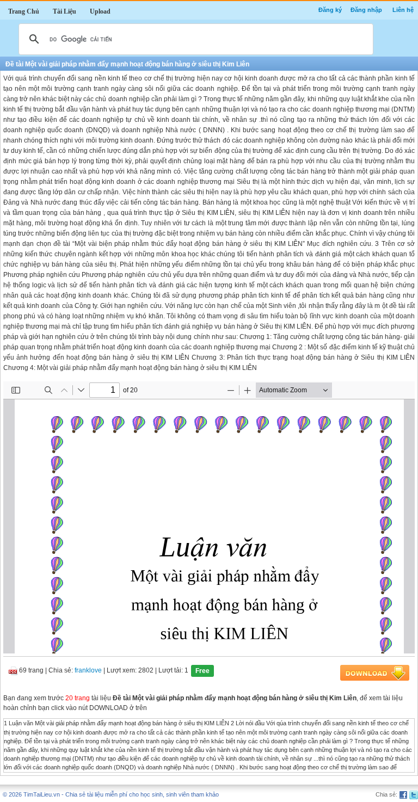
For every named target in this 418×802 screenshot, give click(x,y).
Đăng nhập (366, 10)
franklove (88, 671)
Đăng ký (330, 10)
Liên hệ (403, 10)
